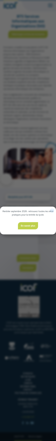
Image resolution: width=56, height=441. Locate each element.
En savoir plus (28, 225)
